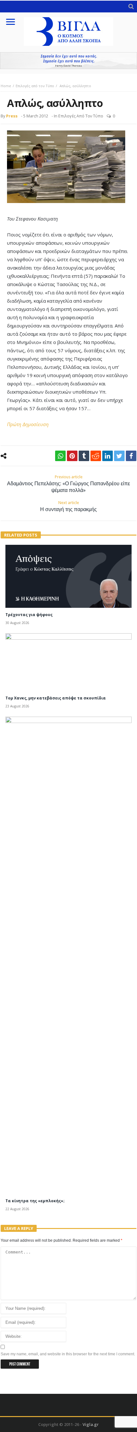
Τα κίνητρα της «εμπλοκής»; (35, 1201)
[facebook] (131, 456)
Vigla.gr (91, 1424)
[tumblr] (84, 456)
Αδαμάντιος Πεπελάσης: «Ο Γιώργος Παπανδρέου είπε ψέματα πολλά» (68, 483)
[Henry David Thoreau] (68, 60)
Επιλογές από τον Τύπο (35, 85)
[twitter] (119, 456)
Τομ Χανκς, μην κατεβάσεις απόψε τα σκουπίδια (55, 698)
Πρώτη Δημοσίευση (28, 424)
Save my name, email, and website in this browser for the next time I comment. (68, 1354)
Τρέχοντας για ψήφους (29, 614)
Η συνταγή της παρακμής (68, 506)
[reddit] (95, 456)
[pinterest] (72, 456)
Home (6, 85)
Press (12, 116)
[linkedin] (107, 456)
